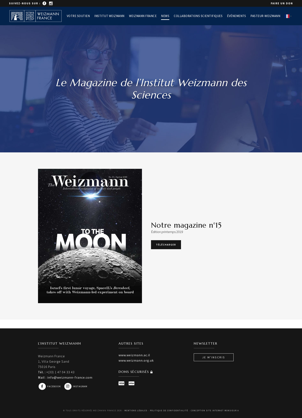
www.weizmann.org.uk (136, 360)
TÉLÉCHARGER (166, 244)
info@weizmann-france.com (69, 377)
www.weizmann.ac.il (134, 355)
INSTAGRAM (80, 386)
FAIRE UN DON (282, 3)
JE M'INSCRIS (213, 357)
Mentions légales (135, 410)
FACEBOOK (54, 386)
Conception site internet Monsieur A (215, 410)
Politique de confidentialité (169, 410)
